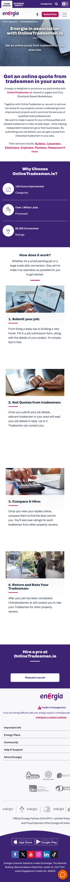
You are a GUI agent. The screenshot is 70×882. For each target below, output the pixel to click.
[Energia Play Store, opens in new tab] (46, 842)
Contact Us (46, 4)
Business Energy (19, 4)
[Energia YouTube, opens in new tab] (31, 854)
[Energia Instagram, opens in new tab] (39, 854)
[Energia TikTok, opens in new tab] (54, 854)
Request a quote (35, 677)
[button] (64, 14)
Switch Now (50, 14)
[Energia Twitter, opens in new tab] (23, 854)
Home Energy (7, 5)
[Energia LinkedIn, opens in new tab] (47, 854)
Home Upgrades (10, 22)
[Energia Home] (10, 13)
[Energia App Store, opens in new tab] (23, 842)
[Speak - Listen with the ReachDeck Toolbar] (37, 14)
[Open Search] (57, 4)
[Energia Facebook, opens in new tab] (15, 854)
